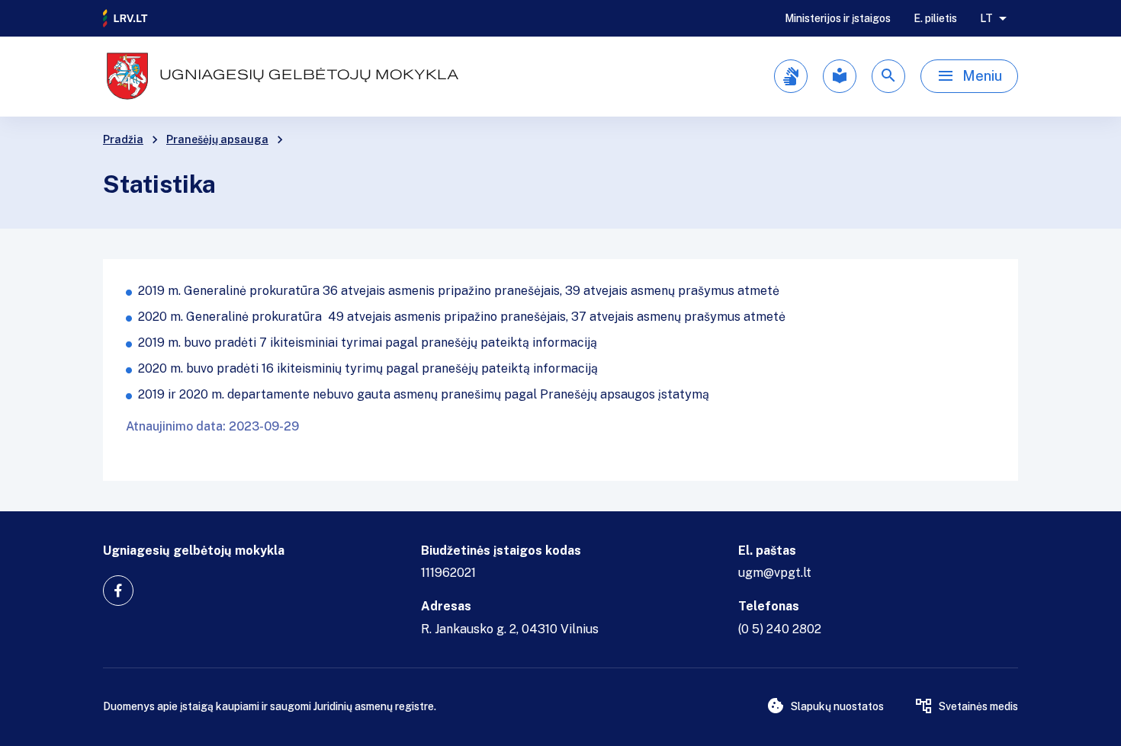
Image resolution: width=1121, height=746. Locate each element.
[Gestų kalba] (791, 76)
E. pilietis (935, 18)
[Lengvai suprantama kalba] (839, 76)
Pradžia (123, 139)
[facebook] (118, 590)
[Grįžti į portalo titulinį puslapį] (126, 18)
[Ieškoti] (888, 76)
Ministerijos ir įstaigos (838, 18)
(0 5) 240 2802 (779, 629)
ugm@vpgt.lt (774, 572)
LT (986, 18)
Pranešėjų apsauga (217, 139)
